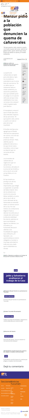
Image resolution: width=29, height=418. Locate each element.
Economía (3, 395)
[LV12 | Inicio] (27, 381)
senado (6, 356)
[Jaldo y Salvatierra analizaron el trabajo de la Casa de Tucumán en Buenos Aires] (16, 264)
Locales (3, 388)
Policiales (8, 385)
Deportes (8, 388)
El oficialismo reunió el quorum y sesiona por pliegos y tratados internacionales (15, 360)
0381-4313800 (17, 413)
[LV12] (4, 375)
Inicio (2, 385)
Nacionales (3, 393)
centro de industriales (9, 296)
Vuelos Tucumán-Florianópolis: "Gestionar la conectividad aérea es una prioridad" (15, 320)
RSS (21, 399)
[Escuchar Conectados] (26, 13)
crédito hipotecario (9, 336)
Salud (7, 395)
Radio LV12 (12, 397)
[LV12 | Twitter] (25, 374)
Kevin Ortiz (12, 403)
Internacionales (9, 393)
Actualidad (3, 390)
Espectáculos (9, 390)
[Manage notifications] (26, 415)
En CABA (15, 270)
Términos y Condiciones (5, 408)
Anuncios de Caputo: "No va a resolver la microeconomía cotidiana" (14, 340)
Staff (21, 388)
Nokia (12, 400)
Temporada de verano (9, 316)
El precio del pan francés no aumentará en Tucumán (15, 300)
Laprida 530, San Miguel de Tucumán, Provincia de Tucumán (10, 413)
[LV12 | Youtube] (25, 377)
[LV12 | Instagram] (23, 377)
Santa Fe (12, 388)
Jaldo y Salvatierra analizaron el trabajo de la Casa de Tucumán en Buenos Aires (15, 280)
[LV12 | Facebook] (23, 374)
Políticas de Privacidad (6, 410)
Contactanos (23, 385)
